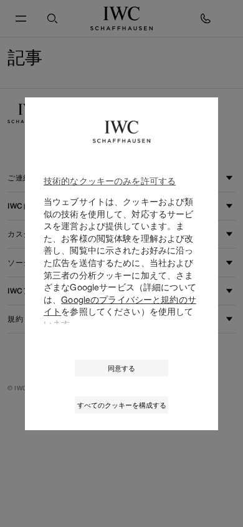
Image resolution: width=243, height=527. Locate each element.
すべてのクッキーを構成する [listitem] (121, 405)
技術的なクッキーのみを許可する (110, 180)
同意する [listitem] (121, 368)
